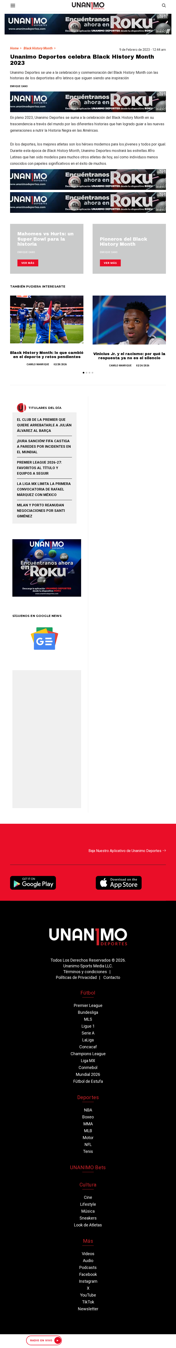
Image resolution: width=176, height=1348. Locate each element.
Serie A (88, 1033)
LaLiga (88, 1039)
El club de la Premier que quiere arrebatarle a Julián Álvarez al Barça (44, 425)
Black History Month (38, 48)
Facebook (88, 1274)
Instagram (88, 1281)
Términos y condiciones (85, 971)
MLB (88, 1130)
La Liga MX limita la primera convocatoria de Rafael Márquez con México (44, 489)
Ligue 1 (88, 1026)
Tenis (88, 1151)
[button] (83, 372)
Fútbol (87, 993)
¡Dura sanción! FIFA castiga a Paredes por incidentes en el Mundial (44, 446)
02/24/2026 (142, 365)
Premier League (88, 1005)
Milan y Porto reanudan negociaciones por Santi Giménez (41, 510)
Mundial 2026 (88, 1074)
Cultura (88, 1185)
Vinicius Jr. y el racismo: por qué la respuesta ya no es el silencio (129, 356)
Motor (88, 1137)
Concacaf (88, 1046)
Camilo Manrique (38, 364)
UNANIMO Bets (88, 1167)
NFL (88, 1144)
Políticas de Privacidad (76, 977)
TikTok (88, 1302)
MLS (88, 1019)
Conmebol (88, 1067)
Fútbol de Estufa (88, 1081)
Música (88, 1211)
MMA (88, 1123)
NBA (88, 1110)
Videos (88, 1253)
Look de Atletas (88, 1225)
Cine (88, 1197)
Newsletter (88, 1308)
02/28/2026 (60, 364)
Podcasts (88, 1267)
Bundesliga (88, 1012)
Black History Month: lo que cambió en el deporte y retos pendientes (46, 355)
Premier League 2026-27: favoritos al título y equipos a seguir (39, 468)
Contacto (111, 977)
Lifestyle (88, 1204)
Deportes (88, 1097)
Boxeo (88, 1116)
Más (88, 1241)
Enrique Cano (19, 86)
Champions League (88, 1053)
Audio (88, 1260)
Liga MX (88, 1060)
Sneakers (88, 1218)
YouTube (88, 1295)
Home (14, 48)
